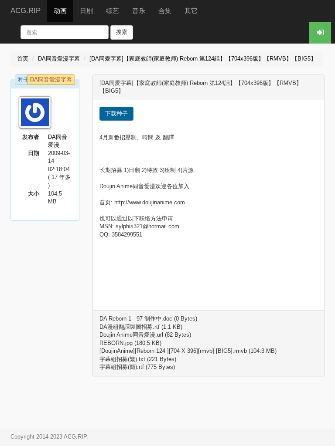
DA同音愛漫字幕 (59, 58)
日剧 (86, 10)
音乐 (138, 10)
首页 (22, 58)
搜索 (121, 32)
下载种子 (116, 113)
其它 (191, 10)
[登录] (320, 33)
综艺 (112, 10)
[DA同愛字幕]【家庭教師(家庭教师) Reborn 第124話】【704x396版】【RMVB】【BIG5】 (202, 58)
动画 (60, 10)
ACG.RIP (25, 11)
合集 (164, 10)
